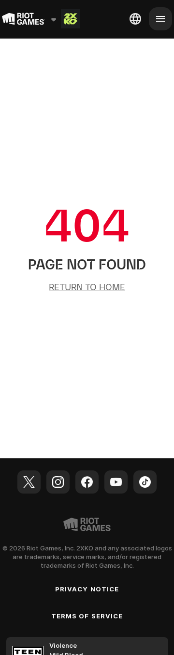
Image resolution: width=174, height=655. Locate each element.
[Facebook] (87, 482)
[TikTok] (145, 482)
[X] (29, 482)
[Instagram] (58, 482)
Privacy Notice (87, 589)
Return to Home (87, 287)
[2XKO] (70, 18)
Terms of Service (87, 616)
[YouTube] (116, 482)
